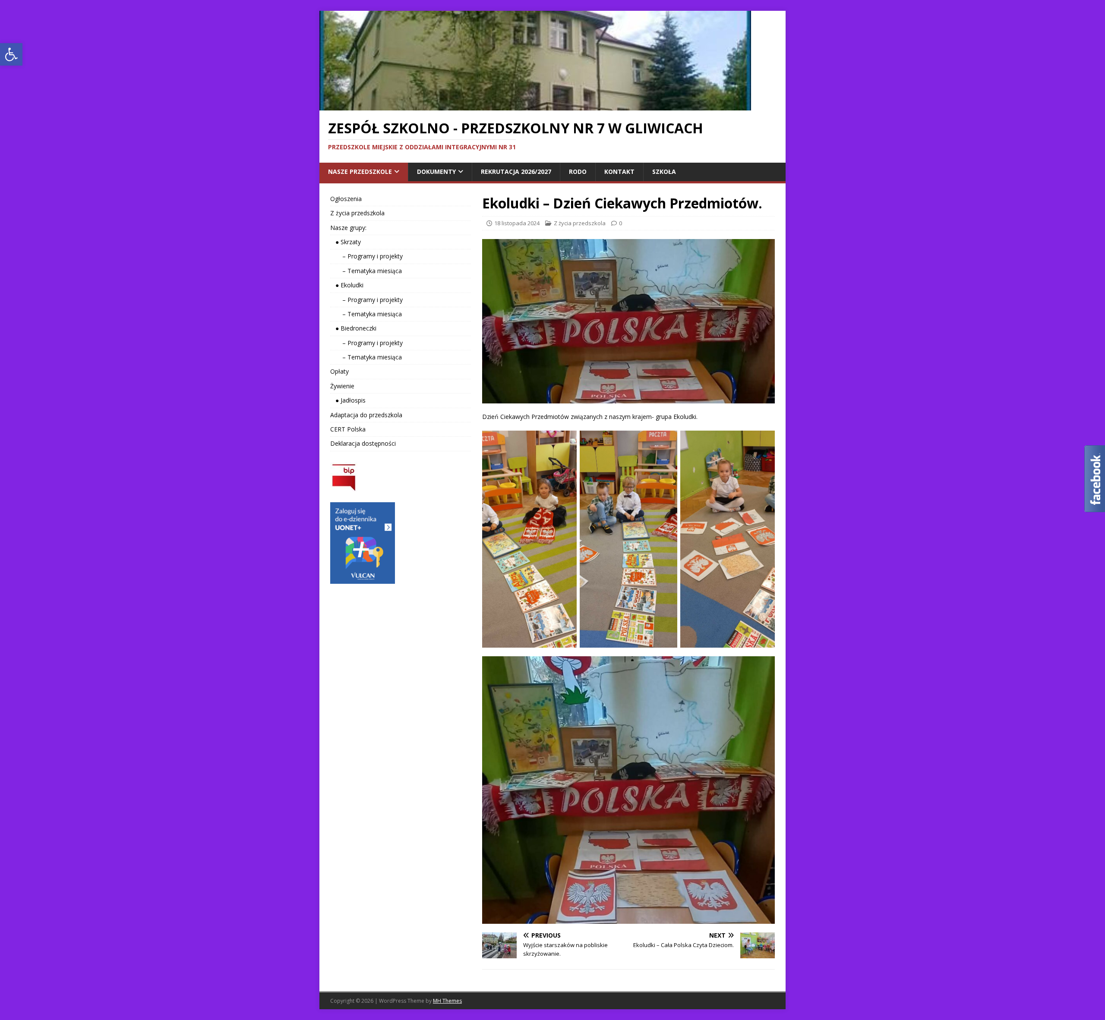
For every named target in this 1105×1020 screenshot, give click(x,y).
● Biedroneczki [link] (353, 328)
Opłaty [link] (339, 371)
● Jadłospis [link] (348, 400)
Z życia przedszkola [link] (580, 223)
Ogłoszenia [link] (346, 199)
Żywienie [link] (342, 386)
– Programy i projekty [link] (366, 256)
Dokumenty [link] (436, 171)
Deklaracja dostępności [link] (363, 443)
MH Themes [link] (447, 1000)
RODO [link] (578, 171)
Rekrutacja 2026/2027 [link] (516, 171)
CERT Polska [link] (348, 429)
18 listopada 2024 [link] (517, 223)
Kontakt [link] (619, 171)
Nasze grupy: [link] (348, 228)
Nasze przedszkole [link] (360, 171)
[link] (11, 54)
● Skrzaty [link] (345, 242)
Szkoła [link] (664, 171)
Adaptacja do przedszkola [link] (366, 415)
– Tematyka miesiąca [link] (366, 271)
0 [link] (620, 223)
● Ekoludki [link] (346, 285)
